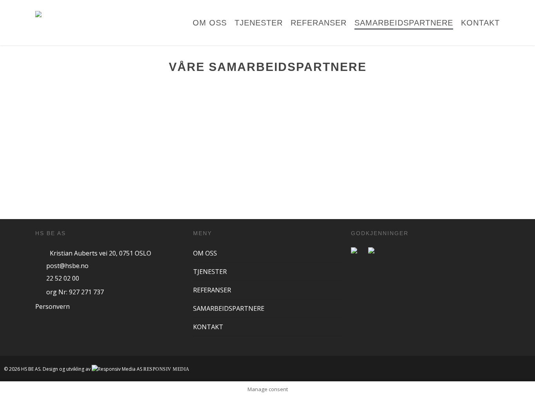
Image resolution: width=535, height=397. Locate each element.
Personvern (52, 306)
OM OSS (205, 253)
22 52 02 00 (62, 278)
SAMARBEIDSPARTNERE (228, 308)
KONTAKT (208, 327)
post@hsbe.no (67, 265)
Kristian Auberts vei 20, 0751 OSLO (100, 253)
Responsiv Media (166, 369)
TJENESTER (210, 271)
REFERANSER (212, 290)
